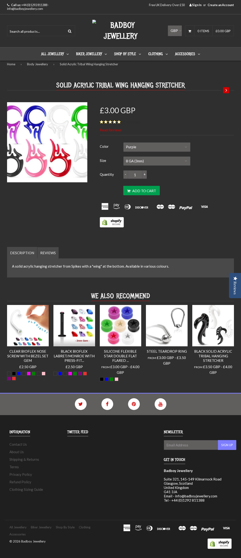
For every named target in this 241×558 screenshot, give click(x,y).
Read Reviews (111, 130)
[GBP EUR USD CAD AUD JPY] (175, 30)
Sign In (196, 5)
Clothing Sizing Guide (26, 489)
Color (104, 146)
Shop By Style (125, 54)
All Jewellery (52, 54)
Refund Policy (20, 482)
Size (103, 160)
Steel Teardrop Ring (167, 351)
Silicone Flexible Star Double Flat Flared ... (120, 356)
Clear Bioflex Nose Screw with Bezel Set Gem (27, 356)
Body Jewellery (37, 64)
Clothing (155, 54)
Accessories (185, 54)
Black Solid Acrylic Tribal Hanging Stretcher (213, 356)
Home (11, 64)
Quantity (107, 174)
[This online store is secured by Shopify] (112, 226)
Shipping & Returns (24, 459)
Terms (14, 467)
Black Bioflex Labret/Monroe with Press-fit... (74, 356)
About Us (16, 452)
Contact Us (18, 444)
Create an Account (221, 5)
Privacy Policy (20, 474)
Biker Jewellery (89, 54)
